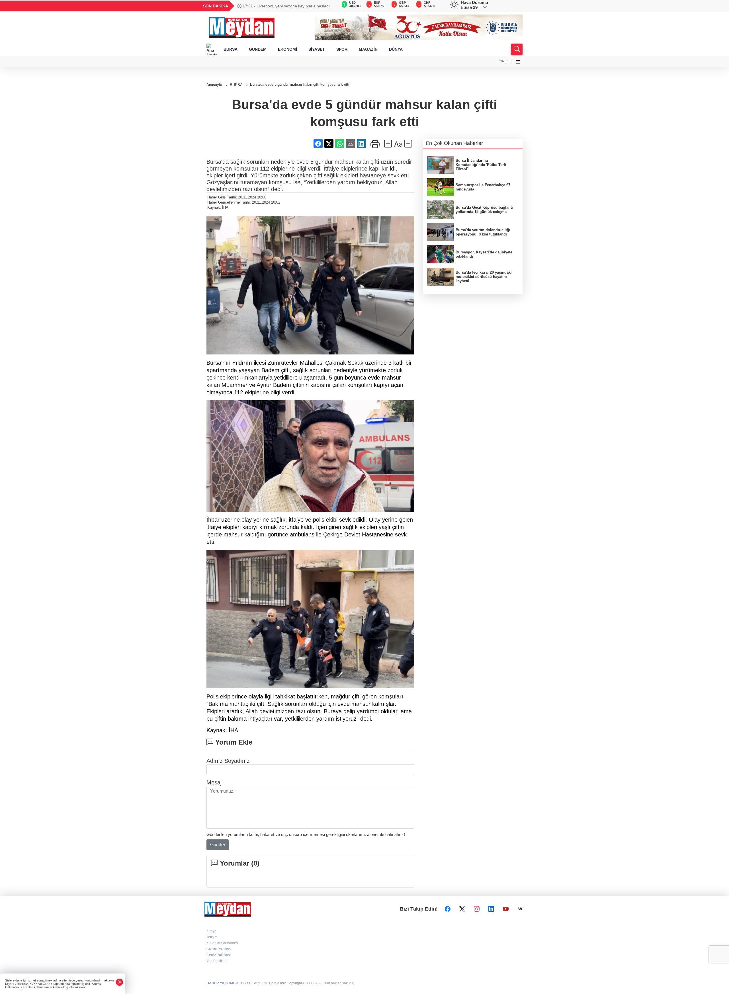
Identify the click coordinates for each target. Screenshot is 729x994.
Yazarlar (505, 61)
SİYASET (316, 49)
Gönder (217, 844)
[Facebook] (447, 909)
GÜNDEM (258, 49)
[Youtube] (505, 909)
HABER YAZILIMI (220, 983)
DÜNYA (396, 49)
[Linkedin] (491, 909)
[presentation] (330, 6)
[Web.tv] (520, 909)
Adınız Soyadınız (228, 761)
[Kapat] (119, 982)
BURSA (230, 49)
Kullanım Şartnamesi (222, 943)
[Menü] (518, 62)
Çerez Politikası (218, 955)
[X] (462, 909)
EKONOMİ (287, 49)
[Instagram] (476, 909)
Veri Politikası (216, 961)
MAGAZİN (368, 49)
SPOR (341, 49)
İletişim (211, 937)
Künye (211, 931)
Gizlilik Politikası (219, 949)
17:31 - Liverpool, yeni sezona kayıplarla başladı (285, 6)
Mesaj (214, 782)
